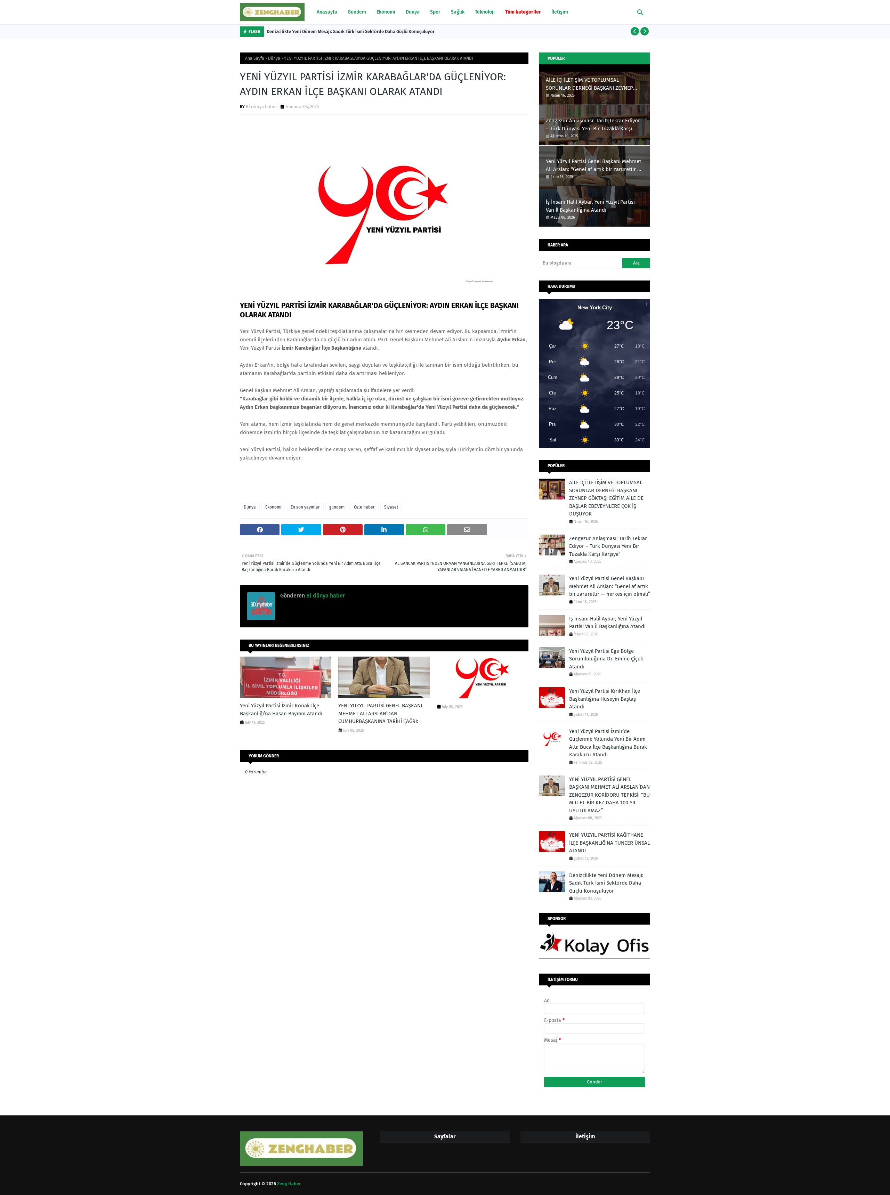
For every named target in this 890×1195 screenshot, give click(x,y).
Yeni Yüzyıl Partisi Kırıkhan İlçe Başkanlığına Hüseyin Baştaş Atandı (604, 699)
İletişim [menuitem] (559, 12)
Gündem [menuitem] (357, 12)
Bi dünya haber (261, 106)
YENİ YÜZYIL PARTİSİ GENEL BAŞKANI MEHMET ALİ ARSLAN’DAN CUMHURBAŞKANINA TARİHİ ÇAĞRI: (380, 713)
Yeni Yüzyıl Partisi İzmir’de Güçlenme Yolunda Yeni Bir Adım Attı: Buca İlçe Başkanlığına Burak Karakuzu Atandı (608, 743)
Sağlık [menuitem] (457, 12)
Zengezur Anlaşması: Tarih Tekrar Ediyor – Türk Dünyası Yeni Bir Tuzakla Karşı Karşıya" (593, 124)
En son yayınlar (305, 507)
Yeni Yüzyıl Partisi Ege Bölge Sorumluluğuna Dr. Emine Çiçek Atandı (606, 659)
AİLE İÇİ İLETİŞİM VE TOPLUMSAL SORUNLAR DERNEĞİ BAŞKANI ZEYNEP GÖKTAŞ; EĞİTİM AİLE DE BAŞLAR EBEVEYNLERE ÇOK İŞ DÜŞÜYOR (589, 84)
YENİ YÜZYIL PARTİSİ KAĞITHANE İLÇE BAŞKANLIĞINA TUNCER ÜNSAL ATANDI (609, 843)
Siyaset (391, 507)
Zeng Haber (289, 1183)
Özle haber (364, 507)
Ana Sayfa (254, 58)
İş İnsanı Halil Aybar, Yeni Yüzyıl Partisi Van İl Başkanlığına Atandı (590, 206)
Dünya (274, 58)
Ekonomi (273, 507)
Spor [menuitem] (435, 12)
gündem (337, 507)
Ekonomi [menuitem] (386, 12)
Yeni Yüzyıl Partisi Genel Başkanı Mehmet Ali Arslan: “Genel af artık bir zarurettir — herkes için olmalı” (593, 165)
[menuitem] (523, 12)
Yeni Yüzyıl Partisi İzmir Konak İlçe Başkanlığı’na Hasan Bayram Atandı (281, 709)
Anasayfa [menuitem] (327, 12)
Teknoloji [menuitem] (485, 12)
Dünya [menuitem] (413, 12)
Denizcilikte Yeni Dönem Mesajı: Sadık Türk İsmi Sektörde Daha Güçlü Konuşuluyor (351, 31)
